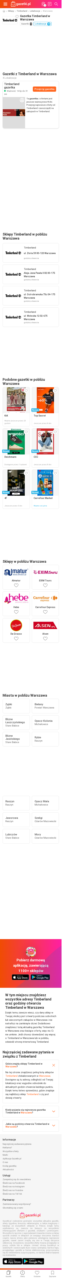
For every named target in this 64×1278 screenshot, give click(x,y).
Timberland (22, 11)
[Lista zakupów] (49, 4)
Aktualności (8, 1169)
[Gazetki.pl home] (21, 4)
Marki (5, 1155)
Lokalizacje (35, 11)
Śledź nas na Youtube (13, 1190)
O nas (5, 1162)
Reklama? (7, 1147)
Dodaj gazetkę (9, 1166)
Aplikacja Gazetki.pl (12, 1158)
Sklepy (11, 11)
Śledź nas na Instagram (14, 1186)
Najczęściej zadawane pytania (17, 1144)
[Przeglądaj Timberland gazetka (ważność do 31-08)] (14, 112)
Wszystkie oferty (11, 1151)
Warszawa (11, 1066)
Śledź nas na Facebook (14, 1183)
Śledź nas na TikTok (12, 1194)
